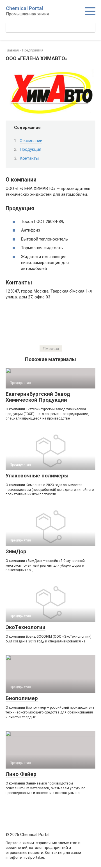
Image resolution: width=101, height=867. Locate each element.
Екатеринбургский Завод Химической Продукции (38, 397)
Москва (52, 348)
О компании (31, 140)
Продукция (30, 149)
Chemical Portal (24, 8)
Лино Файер (21, 774)
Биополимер (22, 698)
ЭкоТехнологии (25, 627)
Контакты (29, 158)
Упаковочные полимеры (37, 475)
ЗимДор (16, 551)
